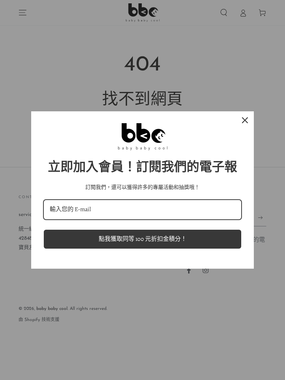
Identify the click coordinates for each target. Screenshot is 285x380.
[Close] (245, 120)
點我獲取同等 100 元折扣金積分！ (143, 239)
